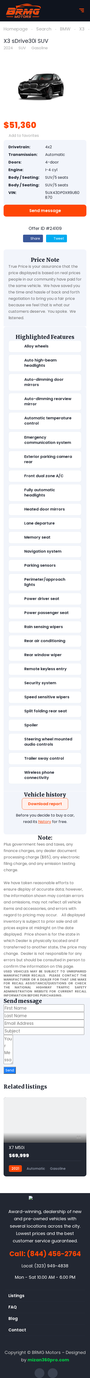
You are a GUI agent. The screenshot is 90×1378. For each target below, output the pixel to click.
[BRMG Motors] (23, 11)
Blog (13, 1318)
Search (43, 29)
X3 (81, 29)
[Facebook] (39, 1373)
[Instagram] (53, 1373)
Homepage (16, 29)
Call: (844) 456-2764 (45, 1254)
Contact (17, 1330)
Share (35, 238)
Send (10, 1070)
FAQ (12, 1307)
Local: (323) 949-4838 (45, 1266)
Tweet (58, 238)
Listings (16, 1296)
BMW (65, 29)
